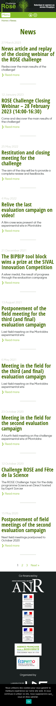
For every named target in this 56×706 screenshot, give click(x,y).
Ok (28, 701)
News (13, 20)
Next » (35, 565)
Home (4, 20)
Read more (12, 75)
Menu (6, 15)
